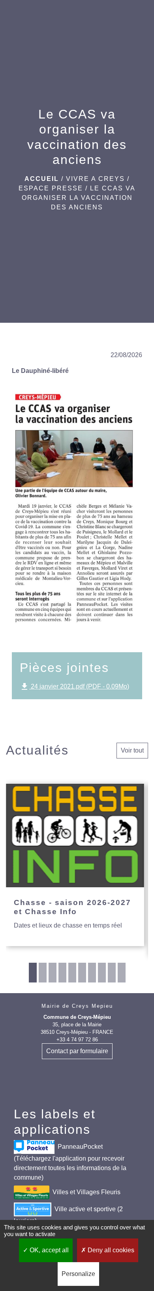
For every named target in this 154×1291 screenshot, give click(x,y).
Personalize (78, 1273)
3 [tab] (52, 972)
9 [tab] (112, 972)
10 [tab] (122, 972)
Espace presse (51, 188)
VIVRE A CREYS (95, 178)
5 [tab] (72, 972)
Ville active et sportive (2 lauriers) (68, 1215)
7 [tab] (92, 972)
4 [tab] (62, 972)
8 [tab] (102, 972)
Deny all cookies (110, 1250)
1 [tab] (33, 972)
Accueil (41, 178)
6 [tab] (82, 972)
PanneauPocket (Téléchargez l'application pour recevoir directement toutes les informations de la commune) (70, 1162)
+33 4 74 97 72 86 (77, 1040)
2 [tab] (43, 972)
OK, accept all (48, 1250)
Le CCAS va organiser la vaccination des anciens (79, 198)
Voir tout (132, 750)
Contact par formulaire (77, 1051)
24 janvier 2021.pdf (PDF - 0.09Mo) (74, 686)
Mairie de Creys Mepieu (77, 1006)
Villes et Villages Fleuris (86, 1192)
